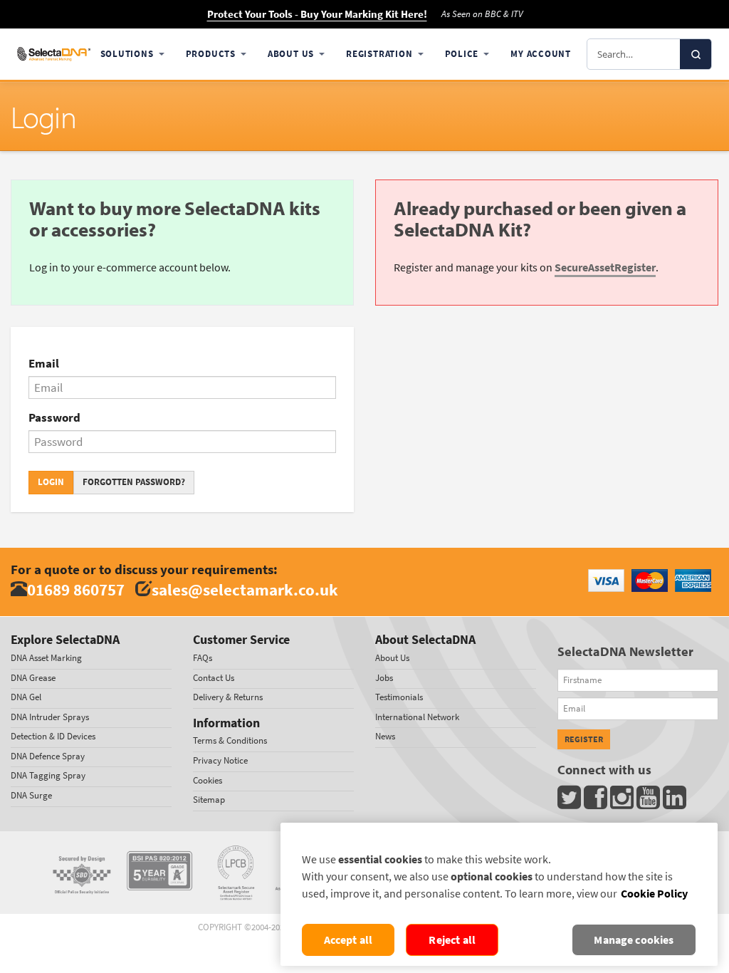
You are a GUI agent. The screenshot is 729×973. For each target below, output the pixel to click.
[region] (499, 894)
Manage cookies (633, 939)
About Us (291, 54)
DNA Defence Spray (48, 756)
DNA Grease (33, 678)
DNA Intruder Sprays (50, 717)
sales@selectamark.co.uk (245, 589)
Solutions (127, 54)
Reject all (452, 939)
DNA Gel (26, 697)
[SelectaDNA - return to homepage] (53, 54)
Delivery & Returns (228, 697)
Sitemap (209, 800)
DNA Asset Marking (46, 658)
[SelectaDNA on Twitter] (570, 801)
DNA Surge (31, 795)
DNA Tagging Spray (48, 775)
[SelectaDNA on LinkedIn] (676, 801)
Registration (379, 54)
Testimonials (399, 697)
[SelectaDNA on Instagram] (623, 801)
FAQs (202, 658)
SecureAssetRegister (605, 267)
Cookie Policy (654, 893)
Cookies (207, 780)
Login (51, 482)
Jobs (384, 678)
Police (462, 54)
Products (211, 54)
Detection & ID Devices (53, 736)
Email (43, 363)
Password (54, 418)
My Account (540, 54)
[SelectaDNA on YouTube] (649, 801)
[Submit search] (695, 54)
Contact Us (213, 678)
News (385, 736)
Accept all (348, 939)
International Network (417, 717)
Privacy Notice (220, 760)
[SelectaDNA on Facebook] (597, 801)
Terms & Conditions (230, 740)
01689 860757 (76, 589)
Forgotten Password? (134, 482)
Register (584, 739)
